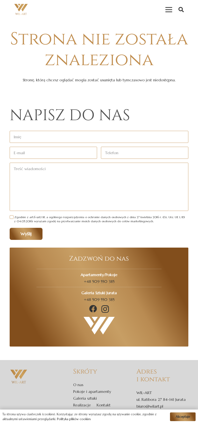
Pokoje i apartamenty (92, 391)
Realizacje (82, 405)
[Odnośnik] (21, 9)
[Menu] (168, 10)
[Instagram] (105, 309)
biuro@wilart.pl (149, 406)
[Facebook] (93, 309)
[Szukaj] (181, 9)
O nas (78, 384)
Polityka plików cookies (74, 419)
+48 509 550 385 (99, 281)
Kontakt (104, 405)
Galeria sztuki (85, 398)
